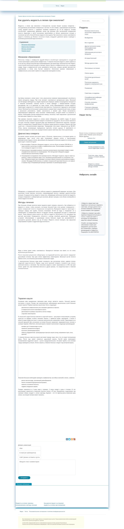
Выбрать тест (91, 138)
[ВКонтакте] (67, 439)
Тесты (57, 5)
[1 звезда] (30, 406)
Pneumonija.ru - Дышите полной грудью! (29, 6)
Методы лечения (26, 49)
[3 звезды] (30, 419)
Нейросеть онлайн (88, 174)
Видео (62, 5)
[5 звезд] (30, 431)
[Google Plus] (74, 439)
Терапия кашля (26, 51)
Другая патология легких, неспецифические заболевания (36, 16)
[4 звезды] (56, 419)
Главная (20, 16)
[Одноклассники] (72, 439)
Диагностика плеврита (28, 47)
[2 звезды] (56, 406)
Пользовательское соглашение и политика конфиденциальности (47, 511)
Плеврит (53, 16)
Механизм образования (28, 44)
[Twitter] (69, 439)
